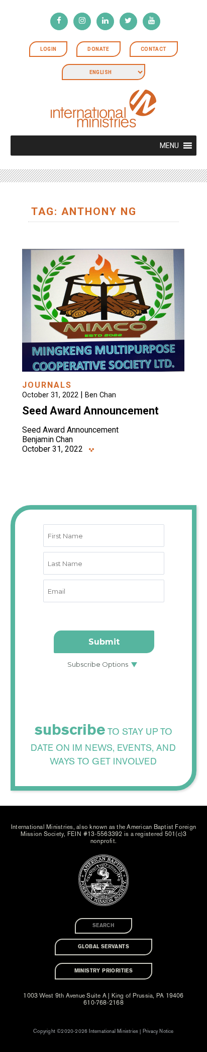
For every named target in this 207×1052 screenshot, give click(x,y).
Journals (47, 385)
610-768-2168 (103, 1002)
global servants (103, 947)
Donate (98, 49)
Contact (154, 49)
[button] (169, 145)
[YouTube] (151, 21)
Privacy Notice (158, 1031)
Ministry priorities (103, 971)
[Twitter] (128, 21)
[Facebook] (59, 21)
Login (48, 49)
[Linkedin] (105, 21)
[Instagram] (82, 21)
